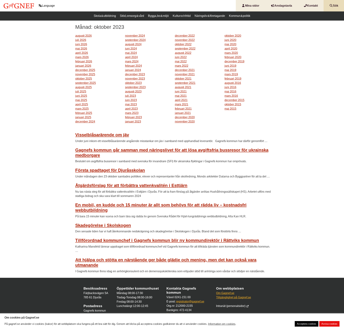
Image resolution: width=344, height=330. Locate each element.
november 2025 (85, 74)
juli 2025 (80, 91)
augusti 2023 (133, 91)
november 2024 (135, 35)
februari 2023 (133, 117)
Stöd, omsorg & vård (132, 15)
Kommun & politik (239, 15)
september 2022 (185, 48)
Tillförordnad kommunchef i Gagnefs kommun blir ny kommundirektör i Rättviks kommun (167, 240)
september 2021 (185, 82)
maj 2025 (81, 100)
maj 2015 (230, 108)
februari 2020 (232, 57)
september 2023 (135, 87)
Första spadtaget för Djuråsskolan (110, 170)
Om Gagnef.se (225, 293)
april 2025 (81, 104)
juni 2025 (81, 95)
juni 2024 (131, 48)
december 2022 (185, 35)
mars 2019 (231, 74)
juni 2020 (230, 39)
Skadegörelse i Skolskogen (103, 225)
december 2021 (185, 70)
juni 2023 (131, 100)
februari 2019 (232, 78)
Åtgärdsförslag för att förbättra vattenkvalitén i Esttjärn (131, 185)
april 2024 (131, 57)
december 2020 (185, 117)
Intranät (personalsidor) (231, 305)
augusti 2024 (133, 44)
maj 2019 (230, 70)
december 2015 (234, 100)
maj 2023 (131, 104)
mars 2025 (82, 108)
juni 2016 (230, 87)
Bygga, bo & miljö (158, 15)
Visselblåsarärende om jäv (102, 134)
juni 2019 (230, 65)
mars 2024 (131, 61)
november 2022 (185, 39)
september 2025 (85, 82)
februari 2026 (83, 61)
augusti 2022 (183, 52)
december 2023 (135, 74)
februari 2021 (183, 108)
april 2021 (181, 100)
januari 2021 (183, 112)
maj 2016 (230, 91)
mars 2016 (231, 95)
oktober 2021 (183, 78)
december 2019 (234, 61)
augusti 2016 (232, 82)
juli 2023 (130, 95)
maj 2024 (131, 52)
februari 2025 (83, 112)
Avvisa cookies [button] (329, 323)
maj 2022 (181, 61)
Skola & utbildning (105, 15)
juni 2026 (81, 44)
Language (48, 5)
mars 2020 (231, 52)
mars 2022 (181, 65)
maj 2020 (230, 44)
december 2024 (85, 121)
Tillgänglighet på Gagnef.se (233, 297)
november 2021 (185, 74)
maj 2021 (181, 95)
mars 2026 (82, 57)
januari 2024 (133, 70)
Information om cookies (221, 323)
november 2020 (185, 121)
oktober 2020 (232, 35)
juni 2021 (181, 91)
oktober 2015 (232, 104)
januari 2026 (83, 65)
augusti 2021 (183, 87)
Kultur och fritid (182, 15)
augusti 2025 (83, 87)
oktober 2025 (83, 78)
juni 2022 (181, 57)
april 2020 (230, 48)
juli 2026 (80, 39)
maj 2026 (81, 48)
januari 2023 (133, 121)
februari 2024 (133, 65)
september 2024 (135, 39)
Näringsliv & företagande (210, 15)
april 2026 (81, 52)
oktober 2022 (183, 44)
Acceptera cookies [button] (306, 323)
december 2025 (85, 70)
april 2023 (131, 108)
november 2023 (135, 78)
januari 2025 (83, 117)
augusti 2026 (83, 35)
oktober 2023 (133, 82)
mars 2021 (181, 104)
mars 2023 (131, 112)
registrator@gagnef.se (190, 301)
